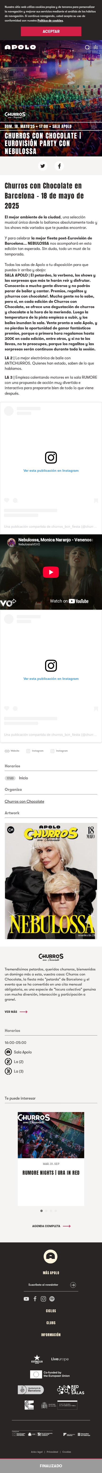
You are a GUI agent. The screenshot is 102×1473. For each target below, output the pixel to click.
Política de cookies (50, 20)
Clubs (51, 1322)
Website (15, 750)
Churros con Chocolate (24, 801)
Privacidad (52, 1452)
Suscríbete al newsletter (43, 1284)
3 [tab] (51, 1211)
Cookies (66, 1452)
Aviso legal (36, 1452)
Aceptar (51, 31)
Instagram (37, 750)
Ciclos (51, 1310)
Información (51, 1334)
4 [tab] (56, 1211)
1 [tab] (41, 1211)
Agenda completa (46, 1226)
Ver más (11, 1011)
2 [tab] (46, 1211)
